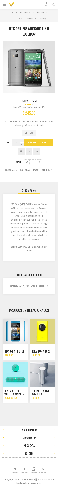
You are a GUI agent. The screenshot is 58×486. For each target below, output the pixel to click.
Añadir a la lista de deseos (21, 151)
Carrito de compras (47, 3)
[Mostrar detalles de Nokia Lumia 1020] (42, 331)
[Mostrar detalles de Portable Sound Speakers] (42, 374)
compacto (30, 286)
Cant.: (7, 142)
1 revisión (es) (19, 107)
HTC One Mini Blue (14, 351)
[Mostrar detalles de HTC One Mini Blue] (15, 331)
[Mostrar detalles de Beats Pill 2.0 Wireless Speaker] (15, 374)
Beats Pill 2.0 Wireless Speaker (14, 393)
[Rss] (42, 469)
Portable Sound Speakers (40, 393)
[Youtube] (33, 469)
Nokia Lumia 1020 (40, 351)
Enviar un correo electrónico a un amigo (36, 151)
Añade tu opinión (36, 107)
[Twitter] (15, 469)
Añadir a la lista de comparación (29, 151)
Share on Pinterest (39, 162)
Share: (18, 162)
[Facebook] (24, 469)
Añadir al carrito (39, 142)
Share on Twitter (27, 162)
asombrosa (15, 286)
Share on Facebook (33, 162)
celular (43, 286)
